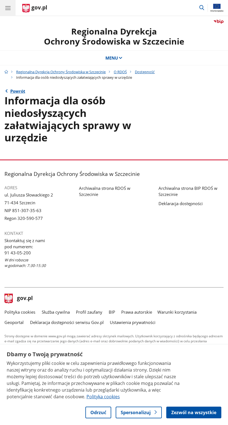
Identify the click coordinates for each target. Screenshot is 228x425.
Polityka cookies (19, 312)
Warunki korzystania (177, 312)
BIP (112, 312)
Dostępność (145, 71)
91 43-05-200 (17, 253)
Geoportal (14, 322)
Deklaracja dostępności (180, 203)
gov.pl (25, 299)
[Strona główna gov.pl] (6, 71)
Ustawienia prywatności (132, 322)
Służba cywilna (56, 312)
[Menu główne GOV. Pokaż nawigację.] (8, 8)
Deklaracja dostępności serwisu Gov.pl (67, 322)
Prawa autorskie (136, 312)
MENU (111, 58)
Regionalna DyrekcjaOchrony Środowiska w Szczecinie (114, 36)
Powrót (17, 91)
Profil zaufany (89, 312)
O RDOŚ (120, 71)
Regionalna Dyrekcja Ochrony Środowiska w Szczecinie (61, 71)
